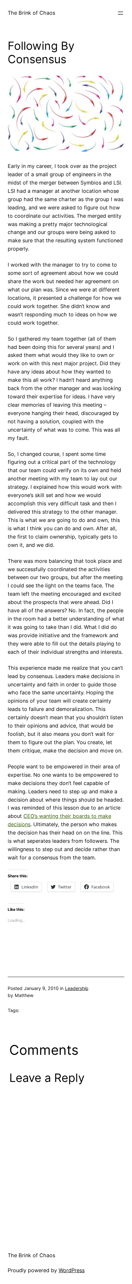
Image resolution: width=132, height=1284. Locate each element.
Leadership (76, 988)
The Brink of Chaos (31, 13)
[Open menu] (120, 13)
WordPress (72, 1270)
